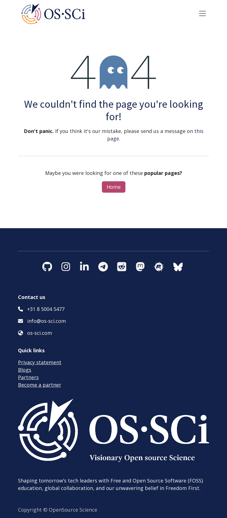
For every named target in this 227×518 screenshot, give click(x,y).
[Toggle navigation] (202, 13)
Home (114, 186)
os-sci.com (39, 333)
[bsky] (189, 267)
